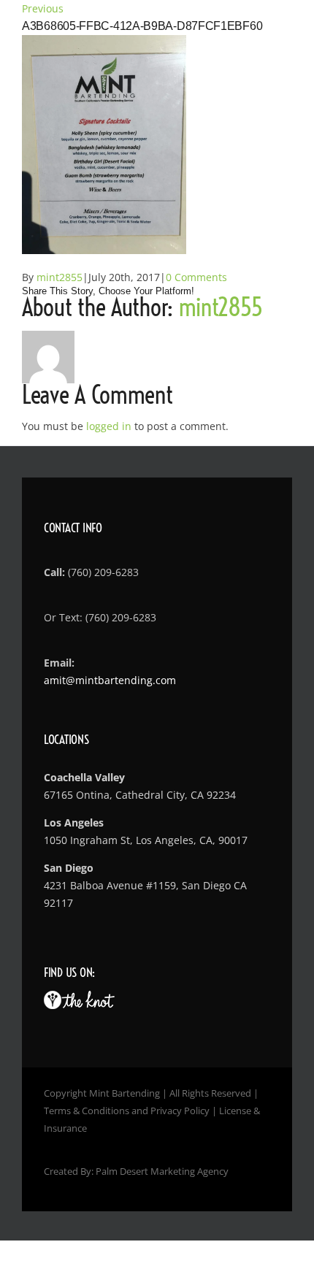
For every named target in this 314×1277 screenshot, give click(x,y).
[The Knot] (88, 1000)
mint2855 (60, 277)
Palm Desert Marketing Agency (162, 1171)
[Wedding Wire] (52, 1000)
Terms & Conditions (86, 1110)
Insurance (65, 1128)
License (235, 1110)
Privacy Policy (180, 1110)
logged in (108, 426)
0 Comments (196, 277)
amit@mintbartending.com (110, 680)
